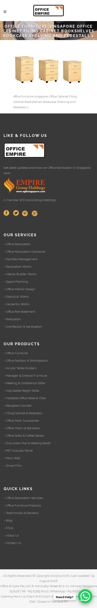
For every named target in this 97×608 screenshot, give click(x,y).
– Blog (8, 520)
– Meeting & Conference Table (24, 383)
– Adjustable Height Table (21, 390)
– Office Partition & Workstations (26, 360)
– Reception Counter (18, 405)
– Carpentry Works (16, 304)
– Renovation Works (17, 266)
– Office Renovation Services (23, 498)
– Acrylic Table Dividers (20, 368)
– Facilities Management (20, 259)
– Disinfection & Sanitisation (23, 326)
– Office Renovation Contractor (25, 251)
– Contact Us (12, 543)
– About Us (11, 535)
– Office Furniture (16, 353)
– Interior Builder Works (20, 274)
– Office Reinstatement (19, 311)
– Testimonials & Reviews (21, 513)
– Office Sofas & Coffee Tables (24, 435)
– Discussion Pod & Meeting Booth (27, 443)
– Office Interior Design (19, 289)
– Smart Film (13, 465)
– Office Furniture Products (22, 505)
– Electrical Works (16, 296)
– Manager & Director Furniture (25, 375)
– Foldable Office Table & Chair (25, 398)
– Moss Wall (12, 458)
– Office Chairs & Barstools (22, 428)
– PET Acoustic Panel (18, 450)
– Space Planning (16, 281)
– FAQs (8, 528)
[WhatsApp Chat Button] (85, 596)
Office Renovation (60, 167)
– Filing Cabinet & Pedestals (23, 413)
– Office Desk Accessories (21, 420)
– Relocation (12, 319)
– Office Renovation (17, 244)
